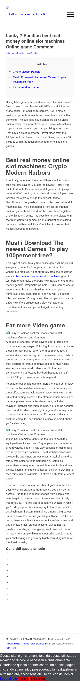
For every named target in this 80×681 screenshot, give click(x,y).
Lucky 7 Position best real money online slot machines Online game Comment (35, 41)
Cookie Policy (28, 643)
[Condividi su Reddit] (11, 594)
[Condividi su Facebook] (11, 553)
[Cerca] (59, 14)
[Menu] (68, 14)
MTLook (12, 647)
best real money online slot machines (38, 276)
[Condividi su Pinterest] (11, 571)
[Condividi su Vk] (11, 588)
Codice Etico (43, 643)
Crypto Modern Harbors (26, 71)
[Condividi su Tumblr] (11, 582)
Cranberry (35, 53)
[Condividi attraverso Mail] (11, 600)
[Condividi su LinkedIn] (11, 576)
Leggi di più (8, 678)
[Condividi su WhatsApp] (11, 565)
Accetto (23, 678)
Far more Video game (26, 87)
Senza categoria (16, 53)
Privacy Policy (13, 643)
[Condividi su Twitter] (11, 559)
